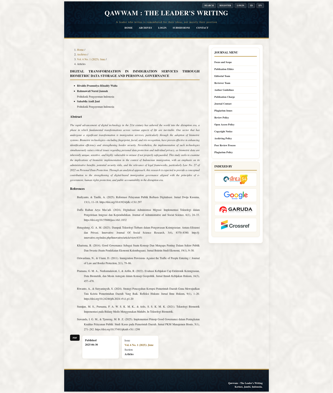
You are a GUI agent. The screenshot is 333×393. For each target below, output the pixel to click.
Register (225, 5)
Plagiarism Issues (223, 110)
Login (162, 28)
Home (129, 28)
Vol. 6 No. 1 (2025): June (91, 59)
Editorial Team (222, 76)
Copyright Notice (223, 131)
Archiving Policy (223, 138)
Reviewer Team (222, 83)
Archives (145, 28)
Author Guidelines (224, 90)
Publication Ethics (224, 69)
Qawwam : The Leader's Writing (166, 13)
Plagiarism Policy (223, 152)
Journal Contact (223, 103)
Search (209, 5)
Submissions (181, 28)
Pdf (75, 337)
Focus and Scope (223, 62)
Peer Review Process (225, 145)
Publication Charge (224, 97)
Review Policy (221, 117)
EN (260, 5)
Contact (202, 28)
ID (251, 5)
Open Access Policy (224, 124)
